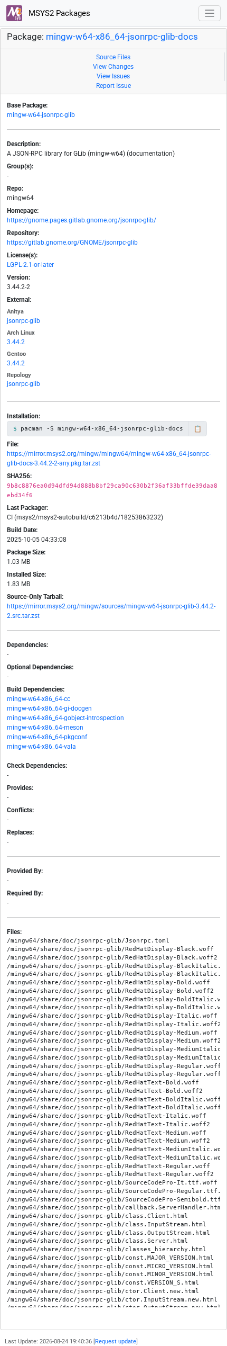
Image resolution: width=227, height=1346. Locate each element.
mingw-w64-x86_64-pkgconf (47, 737)
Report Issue (113, 85)
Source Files (113, 57)
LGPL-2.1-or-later (30, 264)
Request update (115, 1341)
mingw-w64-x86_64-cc (38, 699)
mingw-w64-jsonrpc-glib (41, 115)
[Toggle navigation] (209, 13)
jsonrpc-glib (23, 321)
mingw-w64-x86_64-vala (41, 746)
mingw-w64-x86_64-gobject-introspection (65, 718)
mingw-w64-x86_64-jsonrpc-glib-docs (122, 37)
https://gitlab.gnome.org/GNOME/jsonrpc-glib (72, 242)
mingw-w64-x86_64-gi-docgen (49, 708)
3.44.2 (16, 342)
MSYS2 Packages (58, 13)
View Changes (113, 66)
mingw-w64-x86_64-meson (45, 727)
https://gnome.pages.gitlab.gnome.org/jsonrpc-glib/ (81, 220)
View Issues (113, 76)
